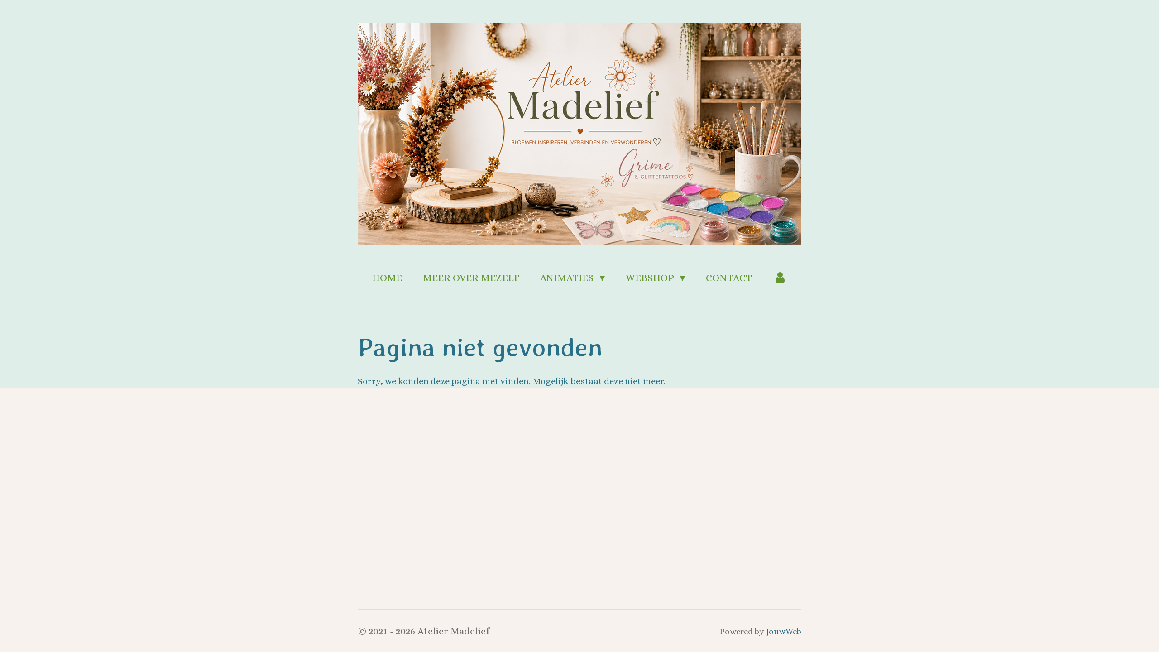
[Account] (780, 277)
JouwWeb (783, 631)
